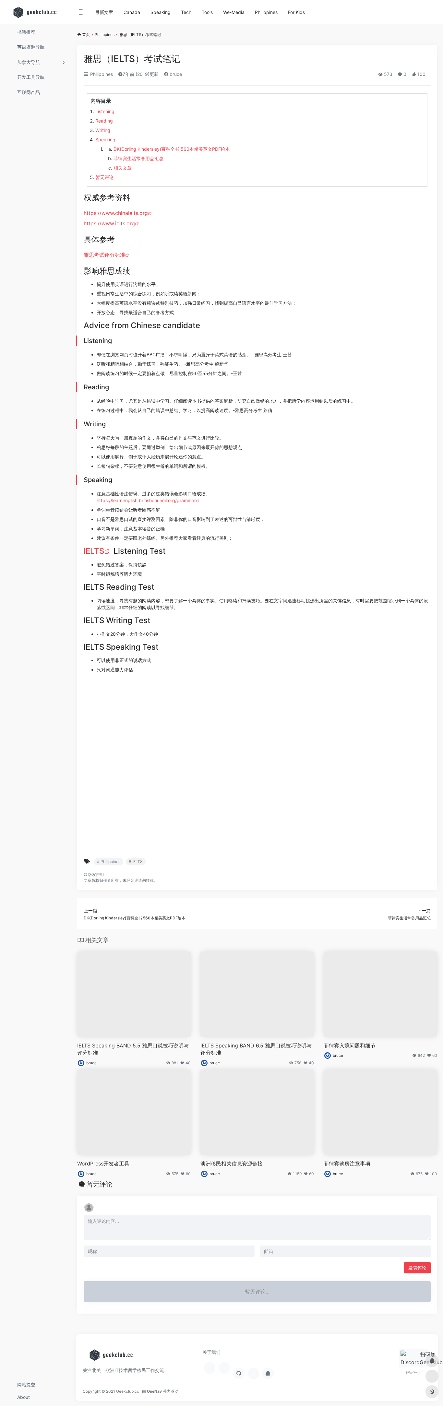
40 (188, 1062)
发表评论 (417, 1267)
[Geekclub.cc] (112, 1357)
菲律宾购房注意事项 (347, 1163)
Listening (104, 111)
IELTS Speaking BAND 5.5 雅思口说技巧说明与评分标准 (133, 1049)
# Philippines (108, 861)
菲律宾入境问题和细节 (350, 1045)
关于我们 (211, 1352)
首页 (86, 34)
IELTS (94, 551)
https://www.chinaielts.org (116, 213)
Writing (102, 130)
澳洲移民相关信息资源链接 (231, 1163)
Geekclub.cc (127, 1391)
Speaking (105, 139)
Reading (104, 121)
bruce (175, 74)
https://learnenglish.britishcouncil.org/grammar (146, 500)
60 (434, 1055)
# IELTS (136, 861)
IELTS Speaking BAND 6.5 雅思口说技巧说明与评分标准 (256, 1049)
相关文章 (123, 168)
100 (433, 1173)
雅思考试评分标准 (104, 255)
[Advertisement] (257, 765)
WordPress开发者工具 (103, 1163)
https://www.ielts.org (109, 223)
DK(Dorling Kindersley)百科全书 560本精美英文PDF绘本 (172, 149)
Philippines (104, 34)
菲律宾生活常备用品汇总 (138, 158)
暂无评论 (104, 177)
